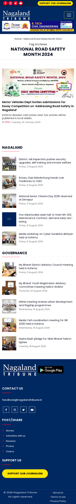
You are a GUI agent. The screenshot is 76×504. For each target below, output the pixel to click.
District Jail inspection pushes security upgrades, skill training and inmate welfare (45, 161)
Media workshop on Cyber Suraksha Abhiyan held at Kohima (46, 235)
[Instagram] (10, 3)
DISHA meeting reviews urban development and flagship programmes (45, 303)
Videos (10, 451)
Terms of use (58, 497)
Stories (10, 430)
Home (18, 39)
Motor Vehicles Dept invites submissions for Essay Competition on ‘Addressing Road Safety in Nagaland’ (38, 106)
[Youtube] (21, 3)
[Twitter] (15, 3)
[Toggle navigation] (69, 15)
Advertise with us (15, 435)
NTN (7, 122)
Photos (10, 446)
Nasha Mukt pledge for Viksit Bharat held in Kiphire (45, 340)
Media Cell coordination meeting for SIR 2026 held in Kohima (43, 322)
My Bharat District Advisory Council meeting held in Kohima (46, 266)
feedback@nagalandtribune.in (22, 400)
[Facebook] (5, 3)
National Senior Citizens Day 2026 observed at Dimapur (45, 198)
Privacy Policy (58, 501)
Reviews (11, 441)
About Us (58, 492)
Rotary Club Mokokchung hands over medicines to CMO (41, 179)
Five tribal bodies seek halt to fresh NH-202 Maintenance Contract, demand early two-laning (46, 218)
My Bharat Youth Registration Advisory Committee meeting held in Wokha (42, 285)
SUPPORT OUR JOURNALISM (55, 3)
